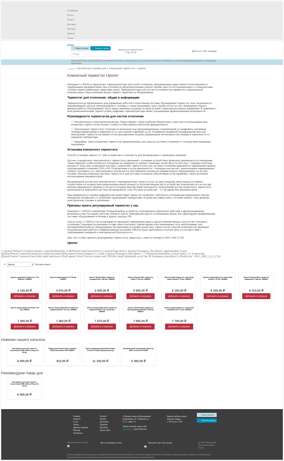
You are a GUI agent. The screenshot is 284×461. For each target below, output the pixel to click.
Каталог (103, 416)
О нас (75, 421)
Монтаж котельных (78, 431)
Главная (70, 69)
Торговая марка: (42, 264)
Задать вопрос (82, 48)
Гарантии (104, 424)
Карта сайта (105, 430)
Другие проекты (80, 427)
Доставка (104, 421)
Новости (77, 419)
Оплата (103, 419)
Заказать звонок (102, 48)
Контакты (104, 427)
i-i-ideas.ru (127, 429)
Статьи (76, 424)
